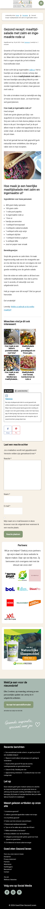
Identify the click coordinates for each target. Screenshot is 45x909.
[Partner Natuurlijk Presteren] (22, 575)
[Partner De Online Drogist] (22, 589)
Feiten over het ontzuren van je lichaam (18, 821)
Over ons (7, 854)
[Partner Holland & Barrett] (22, 603)
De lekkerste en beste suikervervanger (18, 842)
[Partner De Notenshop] (10, 575)
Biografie (9, 391)
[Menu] (41, 3)
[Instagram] (6, 396)
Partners (7, 862)
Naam (7, 494)
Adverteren (7, 864)
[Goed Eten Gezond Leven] (22, 4)
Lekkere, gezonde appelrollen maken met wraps (21, 814)
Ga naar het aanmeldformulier (18, 705)
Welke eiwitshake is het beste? (15, 830)
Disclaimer (7, 857)
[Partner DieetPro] (35, 589)
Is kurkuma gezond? (12, 811)
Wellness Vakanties (10, 879)
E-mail (7, 506)
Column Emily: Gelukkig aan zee (16, 769)
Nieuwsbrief (8, 869)
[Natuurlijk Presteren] (22, 666)
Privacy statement (10, 859)
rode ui (32, 70)
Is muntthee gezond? (12, 818)
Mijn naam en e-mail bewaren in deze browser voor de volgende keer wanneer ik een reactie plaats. (21, 524)
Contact (6, 872)
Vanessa (8, 399)
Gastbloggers (8, 867)
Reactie (7, 458)
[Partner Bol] (10, 589)
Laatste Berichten (22, 391)
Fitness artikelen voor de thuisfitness (17, 834)
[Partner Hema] (10, 603)
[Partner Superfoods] (35, 603)
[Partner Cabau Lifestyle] (35, 575)
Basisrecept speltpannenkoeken (16, 824)
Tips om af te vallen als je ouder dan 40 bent (19, 827)
